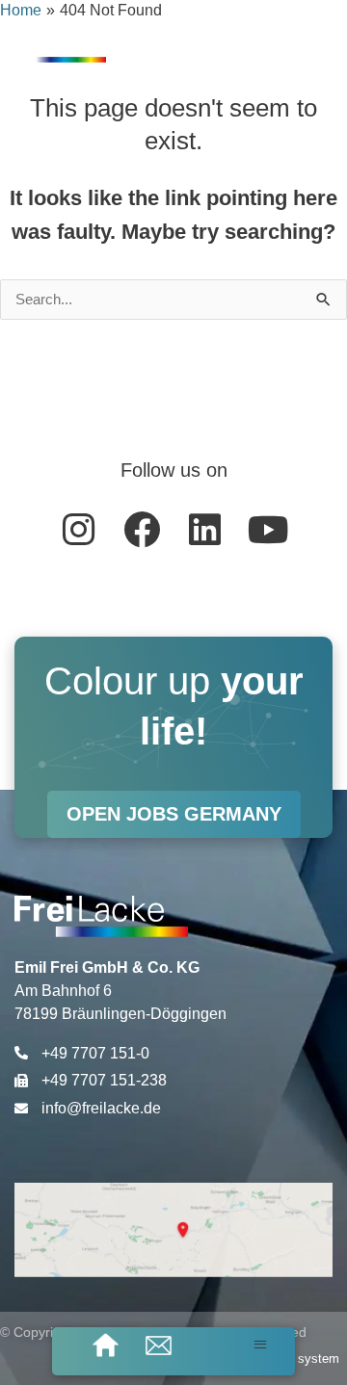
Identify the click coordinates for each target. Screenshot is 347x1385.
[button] (260, 1344)
